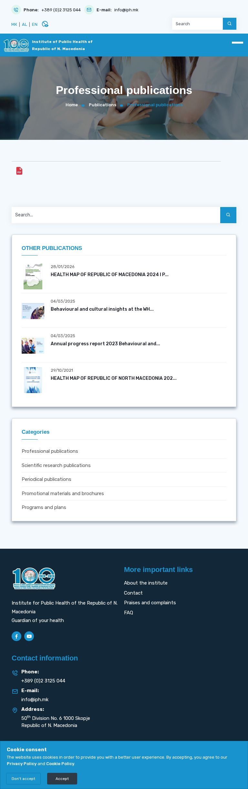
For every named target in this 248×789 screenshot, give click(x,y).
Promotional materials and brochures (63, 493)
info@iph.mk (126, 10)
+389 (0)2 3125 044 (61, 10)
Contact (133, 593)
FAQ (128, 613)
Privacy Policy (21, 763)
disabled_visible (44, 23)
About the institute (146, 583)
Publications (102, 104)
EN (34, 24)
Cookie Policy (60, 763)
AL (24, 24)
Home (72, 104)
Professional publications (50, 451)
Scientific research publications (56, 465)
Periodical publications (46, 479)
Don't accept (23, 778)
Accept (62, 778)
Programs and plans (44, 507)
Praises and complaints (150, 603)
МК (14, 24)
